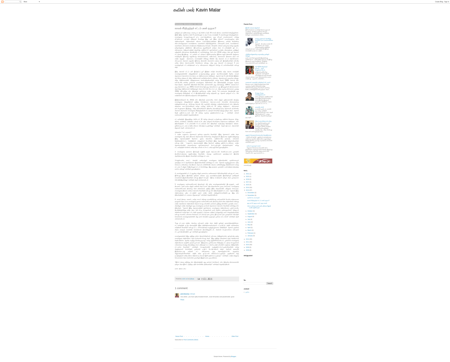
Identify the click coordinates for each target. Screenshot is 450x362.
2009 (247, 247)
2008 (247, 250)
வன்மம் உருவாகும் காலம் (254, 146)
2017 (247, 182)
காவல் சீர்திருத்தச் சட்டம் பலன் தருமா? (258, 200)
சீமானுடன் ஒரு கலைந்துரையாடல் (260, 94)
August (250, 216)
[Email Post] (198, 278)
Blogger (233, 356)
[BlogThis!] (204, 279)
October (250, 211)
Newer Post (179, 336)
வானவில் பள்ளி (259, 107)
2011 (247, 242)
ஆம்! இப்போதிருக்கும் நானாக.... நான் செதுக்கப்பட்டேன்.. (261, 68)
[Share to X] (207, 279)
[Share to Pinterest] (211, 279)
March (250, 230)
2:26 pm (192, 294)
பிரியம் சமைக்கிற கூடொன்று (263, 121)
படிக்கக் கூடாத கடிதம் (253, 198)
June (249, 222)
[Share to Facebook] (209, 279)
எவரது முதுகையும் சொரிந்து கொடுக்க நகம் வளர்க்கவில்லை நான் (264, 40)
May (249, 225)
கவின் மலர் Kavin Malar (197, 9)
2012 (247, 239)
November (251, 195)
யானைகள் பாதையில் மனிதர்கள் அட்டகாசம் (258, 82)
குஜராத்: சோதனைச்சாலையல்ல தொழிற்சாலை (258, 135)
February (251, 233)
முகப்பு (247, 292)
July (249, 219)
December (251, 192)
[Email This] (202, 279)
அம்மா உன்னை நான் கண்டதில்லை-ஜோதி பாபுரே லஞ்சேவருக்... (259, 206)
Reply (182, 300)
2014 (247, 187)
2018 (247, 179)
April (249, 227)
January (250, 236)
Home (207, 336)
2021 (247, 174)
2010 (247, 244)
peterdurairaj (184, 294)
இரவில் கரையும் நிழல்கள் (253, 28)
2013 (247, 190)
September (251, 214)
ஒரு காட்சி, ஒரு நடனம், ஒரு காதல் (257, 203)
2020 (247, 176)
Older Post (235, 336)
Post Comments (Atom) (191, 340)
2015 (247, 185)
